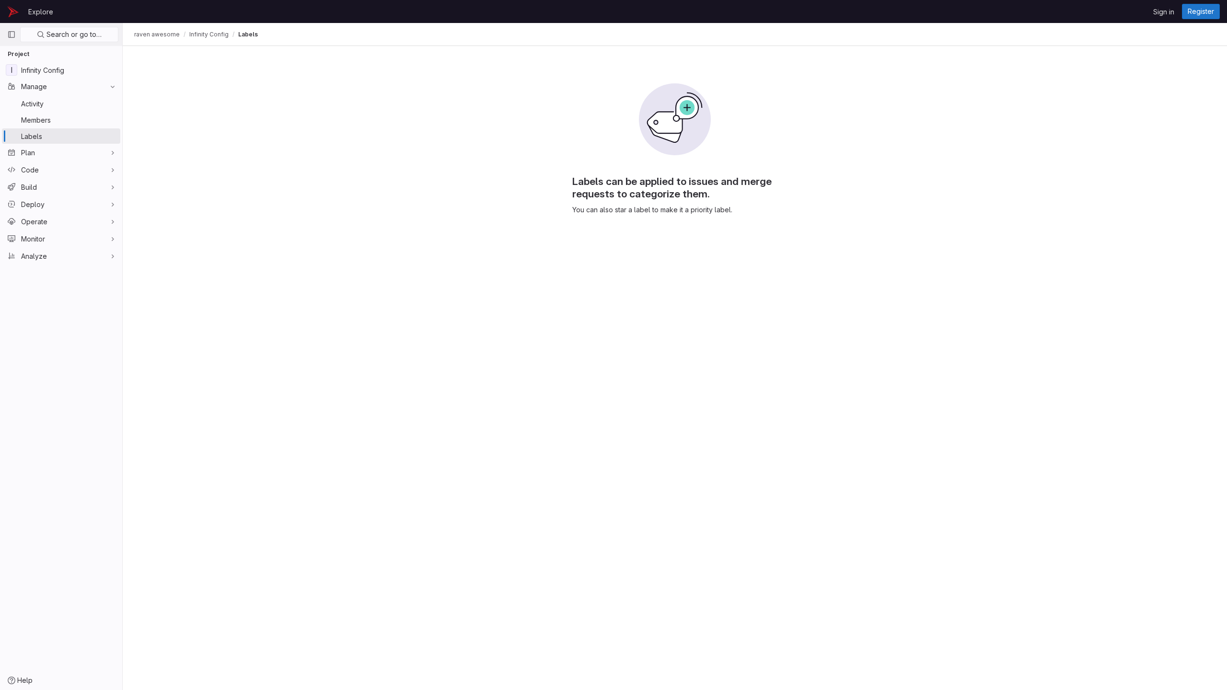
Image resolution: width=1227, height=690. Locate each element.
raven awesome (157, 34)
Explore (40, 12)
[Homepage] (13, 11)
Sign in (1163, 12)
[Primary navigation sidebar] (11, 34)
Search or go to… (73, 34)
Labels (248, 34)
